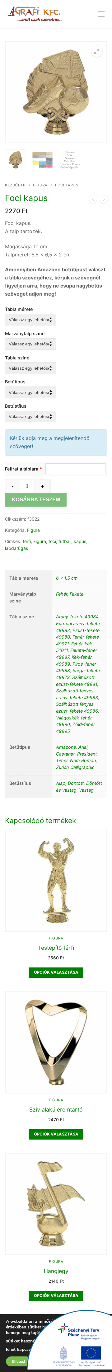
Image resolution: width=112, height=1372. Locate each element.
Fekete (76, 594)
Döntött (76, 783)
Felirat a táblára (23, 468)
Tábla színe (17, 357)
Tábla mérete (19, 309)
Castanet (65, 753)
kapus (80, 541)
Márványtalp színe (24, 333)
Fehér (61, 594)
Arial (82, 747)
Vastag (86, 790)
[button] (96, 51)
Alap (60, 783)
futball (64, 541)
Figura (40, 185)
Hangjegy (56, 1271)
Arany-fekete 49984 (77, 616)
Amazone (66, 747)
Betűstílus (15, 406)
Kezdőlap (15, 185)
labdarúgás (16, 548)
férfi (27, 541)
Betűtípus (15, 381)
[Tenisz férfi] (104, 200)
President (87, 753)
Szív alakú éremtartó (56, 1109)
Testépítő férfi (56, 947)
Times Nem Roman (76, 760)
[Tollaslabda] (93, 200)
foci (52, 541)
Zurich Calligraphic (75, 767)
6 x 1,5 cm (67, 578)
